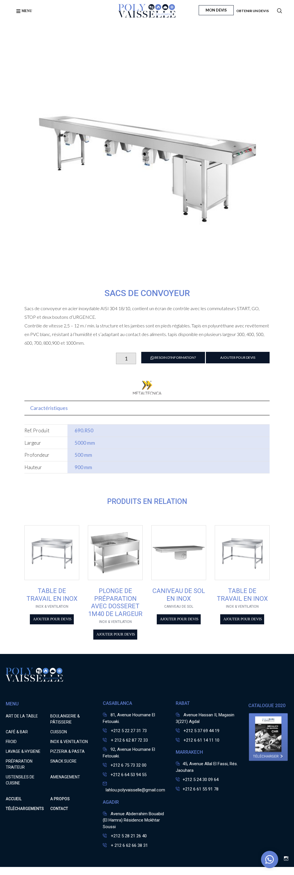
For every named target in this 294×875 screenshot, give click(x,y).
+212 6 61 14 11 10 (201, 740)
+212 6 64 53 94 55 (128, 774)
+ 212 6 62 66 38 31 (129, 845)
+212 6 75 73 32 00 (128, 765)
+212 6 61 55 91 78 (200, 789)
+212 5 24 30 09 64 (200, 779)
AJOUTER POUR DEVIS (237, 357)
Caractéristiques (49, 408)
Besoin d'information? (175, 357)
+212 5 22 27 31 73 (128, 730)
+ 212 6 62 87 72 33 (129, 740)
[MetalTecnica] (147, 391)
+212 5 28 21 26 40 (128, 835)
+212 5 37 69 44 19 (201, 730)
